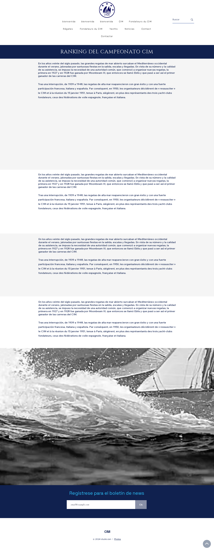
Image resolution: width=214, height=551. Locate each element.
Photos (117, 539)
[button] (68, 29)
